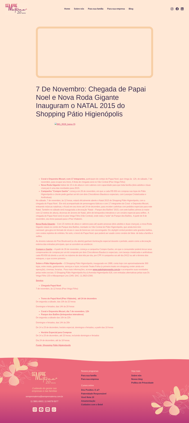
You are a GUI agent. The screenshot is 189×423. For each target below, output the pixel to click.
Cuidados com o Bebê (92, 404)
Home (67, 9)
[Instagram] (172, 9)
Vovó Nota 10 (87, 397)
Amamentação (88, 401)
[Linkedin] (182, 9)
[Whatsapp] (54, 409)
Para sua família (95, 9)
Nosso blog (137, 379)
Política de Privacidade (142, 383)
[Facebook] (177, 9)
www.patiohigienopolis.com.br (106, 269)
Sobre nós (79, 9)
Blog (131, 9)
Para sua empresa (116, 9)
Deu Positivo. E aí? (90, 390)
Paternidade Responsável (93, 394)
